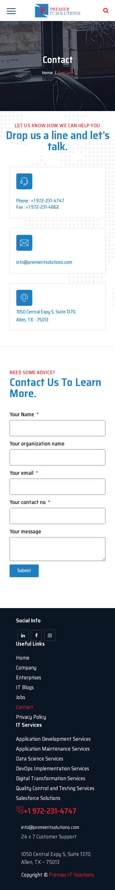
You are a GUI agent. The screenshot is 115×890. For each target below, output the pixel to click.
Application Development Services (53, 739)
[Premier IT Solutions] (57, 10)
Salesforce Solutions (38, 798)
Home (47, 72)
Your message (25, 532)
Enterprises (28, 677)
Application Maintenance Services (53, 749)
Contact (24, 707)
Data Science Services (39, 758)
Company (26, 667)
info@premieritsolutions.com (50, 827)
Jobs (20, 697)
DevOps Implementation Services (52, 768)
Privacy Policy (31, 717)
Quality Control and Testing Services (55, 788)
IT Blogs (25, 687)
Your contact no (28, 502)
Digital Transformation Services (50, 778)
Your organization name (37, 444)
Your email (22, 473)
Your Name (22, 414)
